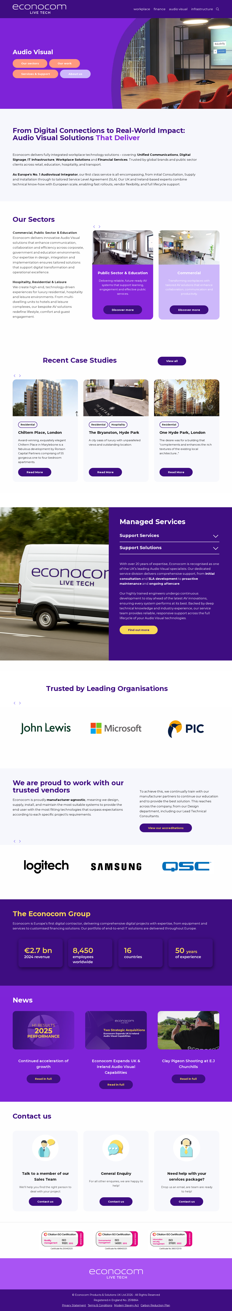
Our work (65, 63)
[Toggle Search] (217, 9)
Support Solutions (140, 547)
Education (168, 431)
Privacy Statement (74, 1305)
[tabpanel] (116, 63)
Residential (28, 424)
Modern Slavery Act (126, 1305)
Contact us (45, 1201)
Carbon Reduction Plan (155, 1305)
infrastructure (202, 9)
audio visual (178, 9)
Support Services (139, 535)
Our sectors (30, 63)
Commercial (169, 424)
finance (159, 9)
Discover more (123, 310)
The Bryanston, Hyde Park (43, 432)
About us (75, 74)
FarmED (167, 439)
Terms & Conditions (100, 1305)
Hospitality (47, 424)
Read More (35, 472)
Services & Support (35, 74)
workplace (142, 9)
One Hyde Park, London (112, 432)
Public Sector (191, 424)
